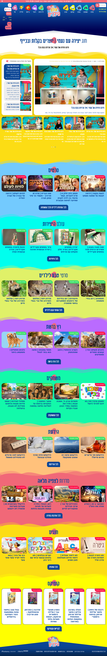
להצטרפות (9, 13)
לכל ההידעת (53, 464)
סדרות (92, 12)
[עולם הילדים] (53, 10)
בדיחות (28, 12)
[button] (55, 147)
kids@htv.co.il (61, 651)
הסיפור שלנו (9, 19)
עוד (15, 12)
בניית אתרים (20, 651)
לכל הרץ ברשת (53, 361)
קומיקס (72, 12)
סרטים (79, 12)
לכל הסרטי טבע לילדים (53, 310)
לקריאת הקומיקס (53, 628)
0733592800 (70, 651)
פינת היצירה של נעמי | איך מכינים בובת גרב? (59, 61)
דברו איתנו (4, 19)
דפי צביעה (41, 12)
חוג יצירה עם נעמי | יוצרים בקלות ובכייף (82, 61)
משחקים (86, 12)
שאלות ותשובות (39, 651)
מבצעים (9, 24)
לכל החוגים (53, 567)
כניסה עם (9, 9)
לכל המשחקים (53, 415)
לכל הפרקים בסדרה (54, 515)
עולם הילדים (101, 61)
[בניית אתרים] (25, 651)
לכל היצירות (53, 258)
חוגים (65, 12)
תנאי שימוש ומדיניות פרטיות (50, 651)
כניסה (10, 5)
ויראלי (34, 12)
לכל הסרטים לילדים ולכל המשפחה (53, 207)
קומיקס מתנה (8, 27)
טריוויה (21, 12)
